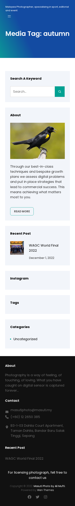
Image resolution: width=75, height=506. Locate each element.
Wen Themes (45, 490)
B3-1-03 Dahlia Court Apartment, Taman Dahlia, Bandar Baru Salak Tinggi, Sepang (38, 430)
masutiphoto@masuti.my (31, 410)
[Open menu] (9, 16)
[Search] (60, 91)
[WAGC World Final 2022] (17, 248)
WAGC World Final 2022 (43, 248)
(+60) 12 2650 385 (25, 417)
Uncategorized (25, 339)
